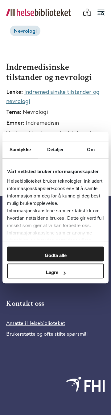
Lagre (52, 272)
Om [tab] (91, 149)
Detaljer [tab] (55, 149)
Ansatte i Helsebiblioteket (35, 322)
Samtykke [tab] (20, 149)
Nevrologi (25, 30)
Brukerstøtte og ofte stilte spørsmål (47, 333)
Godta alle (56, 255)
